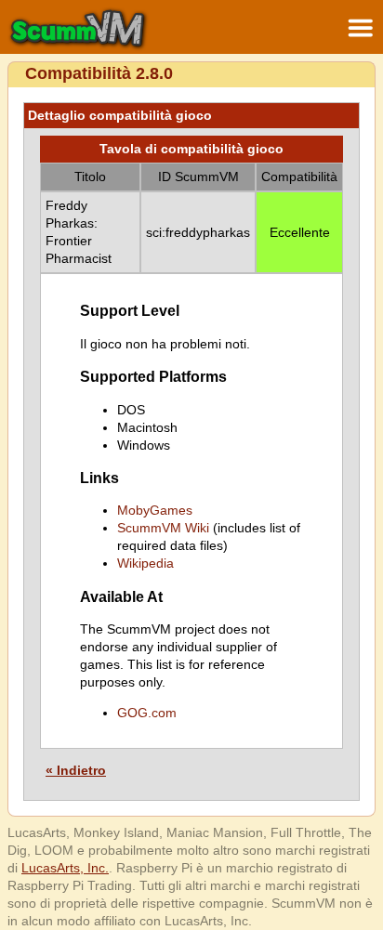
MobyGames (154, 510)
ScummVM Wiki (163, 527)
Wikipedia (145, 563)
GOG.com (147, 712)
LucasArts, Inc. (65, 867)
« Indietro (76, 770)
